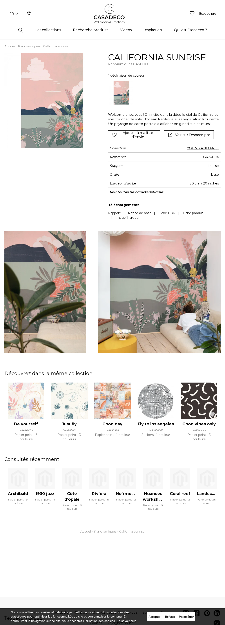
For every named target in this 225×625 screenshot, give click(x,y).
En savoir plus (126, 621)
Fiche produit (193, 213)
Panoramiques (29, 46)
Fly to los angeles (156, 424)
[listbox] (162, 93)
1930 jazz (45, 493)
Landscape (208, 493)
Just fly (69, 424)
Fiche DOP (167, 213)
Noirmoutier (129, 493)
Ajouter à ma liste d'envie (138, 135)
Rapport (114, 213)
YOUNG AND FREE (203, 148)
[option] (121, 93)
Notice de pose (139, 213)
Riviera (99, 493)
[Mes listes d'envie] (192, 13)
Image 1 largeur (127, 218)
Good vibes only (199, 424)
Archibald (18, 493)
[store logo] (113, 14)
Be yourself (26, 424)
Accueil (9, 46)
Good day (112, 424)
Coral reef (180, 493)
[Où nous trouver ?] (29, 13)
